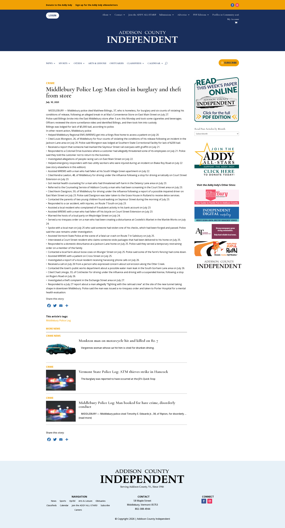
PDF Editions (199, 15)
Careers (78, 510)
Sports (63, 501)
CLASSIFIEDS (134, 63)
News (57, 335)
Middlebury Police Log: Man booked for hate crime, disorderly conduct (127, 404)
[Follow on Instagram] (237, 5)
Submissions (165, 15)
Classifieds (51, 505)
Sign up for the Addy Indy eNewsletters (96, 5)
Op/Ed (72, 501)
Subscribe (105, 505)
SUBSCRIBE (230, 62)
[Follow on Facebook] (232, 5)
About (105, 15)
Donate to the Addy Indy (59, 5)
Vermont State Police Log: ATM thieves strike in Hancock (123, 371)
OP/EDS (78, 63)
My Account (233, 19)
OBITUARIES (117, 63)
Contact (118, 15)
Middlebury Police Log (58, 320)
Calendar (64, 505)
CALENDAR (154, 63)
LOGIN (52, 15)
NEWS (49, 63)
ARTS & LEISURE (97, 63)
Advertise (182, 15)
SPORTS (63, 63)
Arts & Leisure (85, 501)
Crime (50, 83)
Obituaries (101, 501)
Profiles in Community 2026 (225, 15)
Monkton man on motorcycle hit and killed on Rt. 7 (118, 340)
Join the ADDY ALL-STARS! (142, 15)
